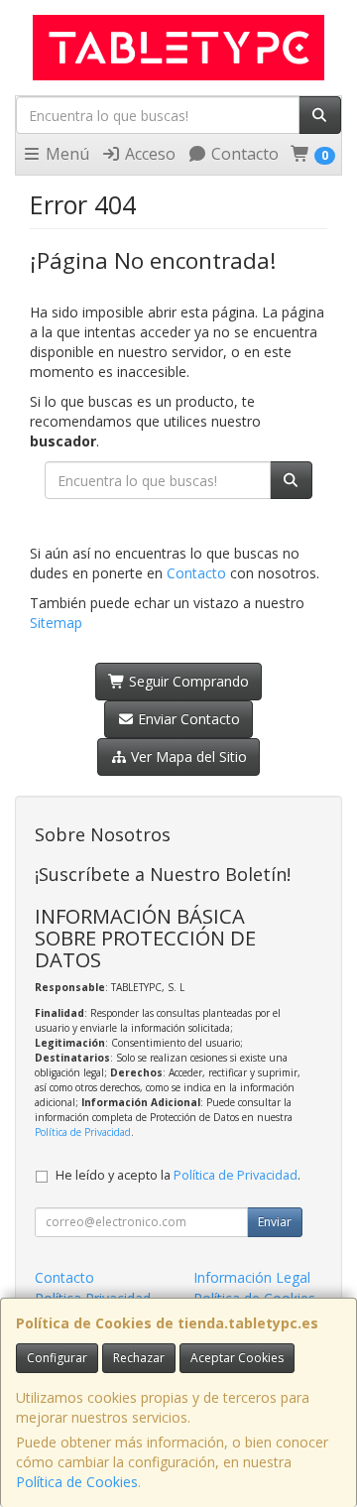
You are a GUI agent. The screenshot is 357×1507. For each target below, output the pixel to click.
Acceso (148, 154)
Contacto (243, 154)
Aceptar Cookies (237, 1357)
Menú (65, 154)
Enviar (275, 1221)
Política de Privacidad (83, 1132)
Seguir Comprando (187, 681)
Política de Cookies (77, 1481)
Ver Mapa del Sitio (187, 756)
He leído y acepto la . (178, 1175)
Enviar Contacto (187, 718)
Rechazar (139, 1357)
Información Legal (251, 1277)
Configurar (57, 1357)
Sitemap (56, 622)
